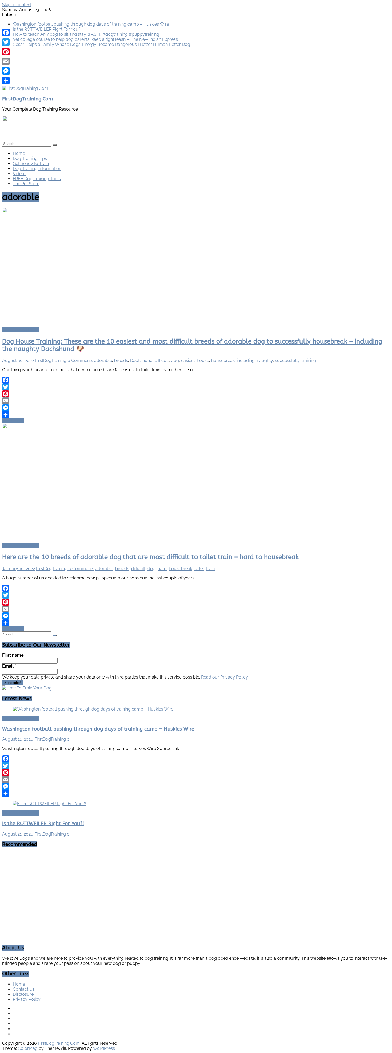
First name (13, 655)
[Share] (196, 414)
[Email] (196, 400)
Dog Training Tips (30, 158)
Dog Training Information (37, 168)
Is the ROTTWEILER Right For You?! (47, 29)
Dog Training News (20, 329)
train (210, 568)
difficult (162, 360)
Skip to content (16, 4)
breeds (121, 360)
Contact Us (24, 989)
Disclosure (23, 994)
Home (19, 153)
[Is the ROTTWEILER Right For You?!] (49, 803)
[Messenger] (196, 407)
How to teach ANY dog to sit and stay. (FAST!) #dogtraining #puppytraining (86, 34)
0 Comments (80, 360)
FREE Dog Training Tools (37, 178)
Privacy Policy (27, 999)
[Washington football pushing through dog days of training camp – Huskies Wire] (93, 709)
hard (162, 568)
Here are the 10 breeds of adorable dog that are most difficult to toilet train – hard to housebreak (150, 557)
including (246, 360)
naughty (265, 360)
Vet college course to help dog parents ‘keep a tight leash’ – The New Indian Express (95, 39)
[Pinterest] (196, 393)
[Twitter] (196, 387)
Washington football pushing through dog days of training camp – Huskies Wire (91, 24)
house (203, 360)
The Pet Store (26, 183)
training (309, 360)
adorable (103, 360)
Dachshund (141, 360)
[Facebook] (196, 380)
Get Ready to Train (31, 163)
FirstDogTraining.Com (27, 99)
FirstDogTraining (51, 360)
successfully (287, 360)
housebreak (223, 360)
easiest (188, 360)
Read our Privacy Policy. (225, 677)
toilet (199, 568)
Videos (19, 173)
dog (175, 360)
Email (9, 666)
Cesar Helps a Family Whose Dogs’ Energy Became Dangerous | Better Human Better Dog (101, 44)
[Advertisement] (196, 889)
